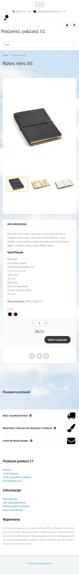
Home (5, 55)
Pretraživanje (10, 499)
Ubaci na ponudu (57, 340)
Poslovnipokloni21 (43, 563)
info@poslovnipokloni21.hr (52, 11)
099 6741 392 (24, 11)
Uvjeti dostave (10, 473)
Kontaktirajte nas (12, 481)
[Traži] (73, 45)
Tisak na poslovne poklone (17, 477)
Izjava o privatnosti (13, 510)
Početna (7, 470)
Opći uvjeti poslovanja (14, 502)
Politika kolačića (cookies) (16, 506)
